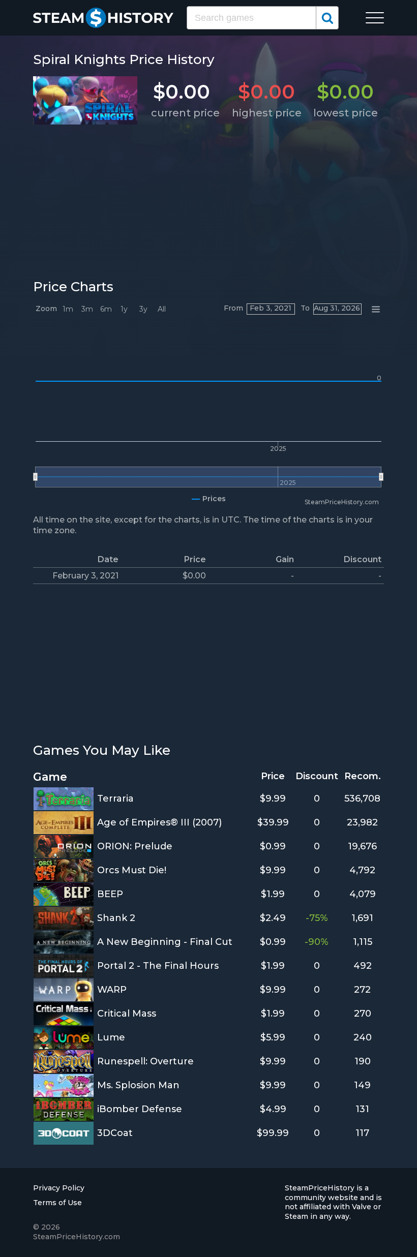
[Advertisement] (208, 199)
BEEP (110, 894)
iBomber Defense (139, 1109)
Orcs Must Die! (131, 870)
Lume (111, 1037)
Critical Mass (126, 1013)
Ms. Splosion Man (138, 1085)
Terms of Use (57, 1202)
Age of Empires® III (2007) (159, 822)
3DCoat (115, 1133)
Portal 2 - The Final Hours (158, 965)
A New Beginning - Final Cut (164, 941)
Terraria (115, 798)
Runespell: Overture (145, 1061)
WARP (112, 989)
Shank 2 (116, 918)
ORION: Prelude (134, 846)
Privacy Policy (58, 1187)
